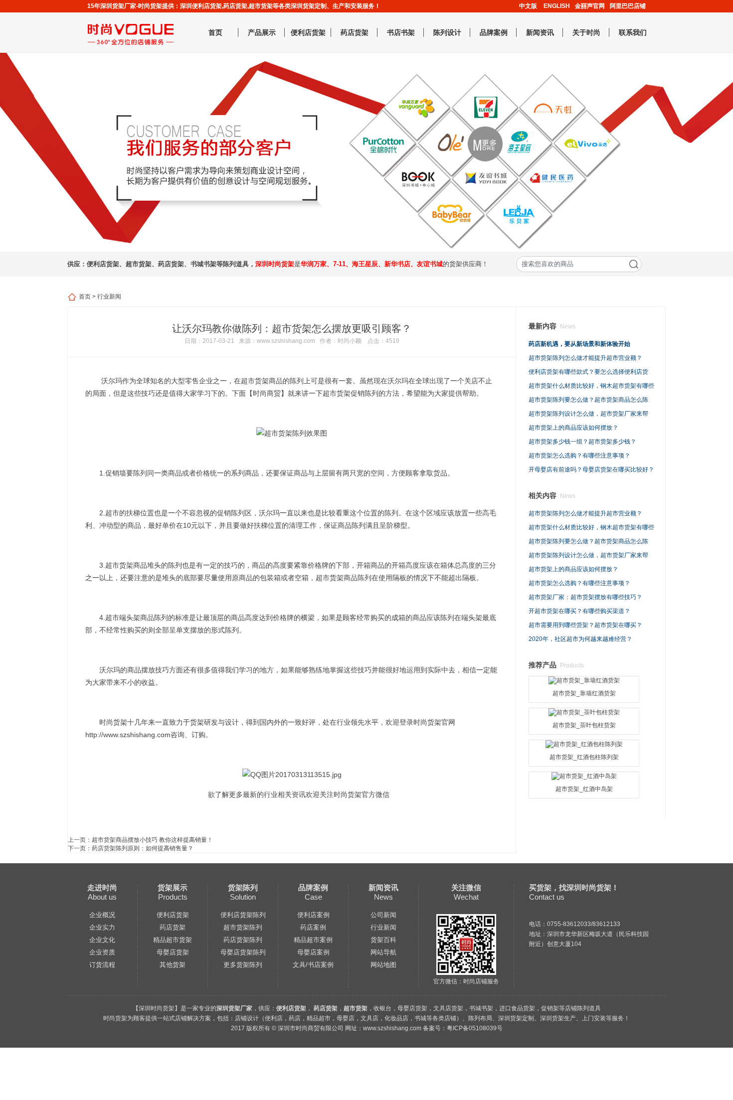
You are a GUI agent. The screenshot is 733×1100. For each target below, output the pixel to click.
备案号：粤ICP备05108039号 (463, 1028)
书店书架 (401, 32)
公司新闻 (383, 915)
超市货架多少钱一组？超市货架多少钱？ (582, 441)
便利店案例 (313, 915)
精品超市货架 (172, 939)
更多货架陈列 (242, 964)
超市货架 (255, 381)
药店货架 (354, 32)
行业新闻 (109, 296)
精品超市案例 (313, 939)
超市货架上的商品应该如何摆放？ (573, 427)
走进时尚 (102, 887)
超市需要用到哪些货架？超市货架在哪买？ (585, 625)
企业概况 (102, 915)
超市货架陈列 (242, 927)
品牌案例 (494, 32)
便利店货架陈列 (243, 915)
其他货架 (172, 964)
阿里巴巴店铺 (628, 5)
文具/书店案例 (313, 964)
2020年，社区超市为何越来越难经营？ (580, 638)
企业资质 (102, 952)
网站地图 (383, 964)
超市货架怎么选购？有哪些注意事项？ (579, 455)
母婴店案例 (313, 952)
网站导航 (383, 952)
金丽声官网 (590, 5)
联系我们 (633, 32)
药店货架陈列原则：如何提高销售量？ (142, 848)
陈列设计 (447, 32)
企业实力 (102, 927)
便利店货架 (308, 32)
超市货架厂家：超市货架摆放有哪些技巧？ (585, 597)
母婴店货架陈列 (243, 952)
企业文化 (102, 939)
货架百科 (383, 939)
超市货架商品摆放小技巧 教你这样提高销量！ (152, 839)
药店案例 (313, 927)
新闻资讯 (540, 32)
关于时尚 (586, 32)
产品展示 (262, 32)
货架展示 (172, 887)
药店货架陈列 (242, 939)
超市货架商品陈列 (343, 578)
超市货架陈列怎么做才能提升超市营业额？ (585, 357)
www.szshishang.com (286, 340)
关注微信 (466, 887)
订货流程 (102, 964)
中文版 (528, 5)
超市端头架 (122, 618)
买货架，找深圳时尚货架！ (574, 887)
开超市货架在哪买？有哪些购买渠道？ (579, 611)
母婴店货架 (173, 952)
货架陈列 (243, 887)
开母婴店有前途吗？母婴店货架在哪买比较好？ (591, 469)
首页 (215, 32)
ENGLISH (557, 5)
